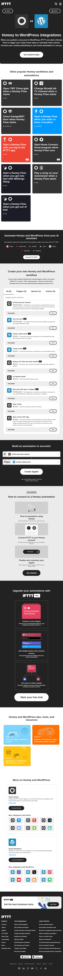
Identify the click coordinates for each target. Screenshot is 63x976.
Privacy (45, 963)
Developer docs (6, 948)
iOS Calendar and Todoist (21, 945)
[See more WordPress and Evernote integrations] (47, 880)
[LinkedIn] (23, 968)
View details (11, 313)
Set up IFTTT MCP (31, 257)
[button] (60, 4)
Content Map (5, 939)
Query (16, 364)
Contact (38, 963)
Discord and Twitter (20, 951)
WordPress (29, 35)
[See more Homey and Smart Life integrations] (16, 828)
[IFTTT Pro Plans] (24, 319)
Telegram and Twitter (20, 948)
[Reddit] (45, 968)
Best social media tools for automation (50, 951)
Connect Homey (16, 808)
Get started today (31, 55)
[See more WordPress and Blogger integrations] (31, 880)
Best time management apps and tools (50, 930)
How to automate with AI (46, 924)
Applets (4, 930)
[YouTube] (32, 968)
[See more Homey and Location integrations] (16, 820)
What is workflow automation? (48, 933)
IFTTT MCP (5, 933)
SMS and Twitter (19, 939)
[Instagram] (28, 968)
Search (4, 942)
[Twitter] (36, 968)
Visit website (12, 803)
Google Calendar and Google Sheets (25, 930)
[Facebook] (19, 968)
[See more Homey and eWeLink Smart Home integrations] (47, 828)
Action (16, 336)
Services (4, 924)
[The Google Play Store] (37, 957)
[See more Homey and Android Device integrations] (31, 828)
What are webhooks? (45, 939)
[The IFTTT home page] (6, 3)
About (50, 963)
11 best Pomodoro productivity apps (49, 942)
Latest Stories (44, 921)
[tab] (9, 291)
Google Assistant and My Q (22, 933)
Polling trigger (18, 304)
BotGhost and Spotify (20, 936)
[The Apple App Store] (25, 957)
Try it (53, 313)
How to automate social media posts (49, 948)
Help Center (5, 936)
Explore (4, 921)
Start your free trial (31, 697)
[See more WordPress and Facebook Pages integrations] (16, 872)
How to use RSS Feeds (45, 936)
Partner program (29, 963)
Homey (8, 35)
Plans (3, 945)
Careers (20, 963)
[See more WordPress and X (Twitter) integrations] (31, 872)
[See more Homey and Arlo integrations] (47, 820)
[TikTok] (41, 968)
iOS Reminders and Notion (22, 942)
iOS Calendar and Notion (21, 927)
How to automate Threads (46, 945)
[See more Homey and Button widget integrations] (31, 820)
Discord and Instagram (21, 924)
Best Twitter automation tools (47, 927)
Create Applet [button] (31, 471)
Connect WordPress (18, 860)
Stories (4, 927)
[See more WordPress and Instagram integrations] (47, 872)
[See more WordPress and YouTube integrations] (16, 880)
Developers (13, 963)
